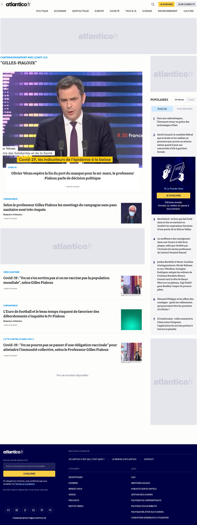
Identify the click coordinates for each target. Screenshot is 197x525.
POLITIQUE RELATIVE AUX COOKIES (147, 512)
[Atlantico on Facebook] (25, 510)
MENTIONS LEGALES (140, 483)
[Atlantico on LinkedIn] (33, 510)
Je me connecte (186, 4)
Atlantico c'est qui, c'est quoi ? (86, 459)
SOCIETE (114, 11)
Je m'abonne (173, 195)
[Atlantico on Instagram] (42, 510)
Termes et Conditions (25, 484)
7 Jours (191, 99)
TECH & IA (130, 11)
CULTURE (189, 11)
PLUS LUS (162, 109)
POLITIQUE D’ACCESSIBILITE (144, 506)
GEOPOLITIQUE (80, 11)
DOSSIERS (73, 483)
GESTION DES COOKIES (142, 494)
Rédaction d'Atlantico (12, 214)
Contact (149, 459)
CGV (133, 477)
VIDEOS (72, 494)
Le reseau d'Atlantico (124, 459)
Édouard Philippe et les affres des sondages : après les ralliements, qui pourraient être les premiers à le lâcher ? (175, 304)
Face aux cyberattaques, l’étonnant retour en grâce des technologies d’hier (173, 122)
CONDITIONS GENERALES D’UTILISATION (150, 517)
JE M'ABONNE (166, 4)
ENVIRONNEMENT (168, 11)
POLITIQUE (42, 11)
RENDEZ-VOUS (75, 489)
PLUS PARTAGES (185, 109)
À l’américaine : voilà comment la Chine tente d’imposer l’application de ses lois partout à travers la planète (175, 323)
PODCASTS (74, 500)
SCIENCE (147, 11)
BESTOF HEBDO (76, 506)
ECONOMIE (60, 11)
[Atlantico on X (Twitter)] (16, 510)
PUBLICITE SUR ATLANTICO (143, 489)
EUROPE (99, 11)
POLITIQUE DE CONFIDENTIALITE (146, 500)
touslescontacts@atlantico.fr (29, 518)
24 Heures (179, 99)
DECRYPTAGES (75, 477)
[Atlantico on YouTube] (50, 510)
